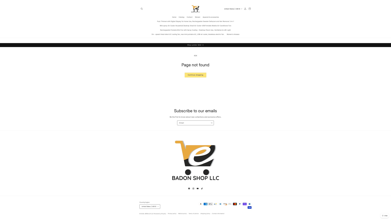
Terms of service (194, 213)
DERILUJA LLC (149, 213)
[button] (141, 9)
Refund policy (182, 213)
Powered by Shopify (160, 213)
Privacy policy (172, 213)
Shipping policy (205, 213)
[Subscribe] (211, 122)
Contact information (218, 213)
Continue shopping (195, 75)
